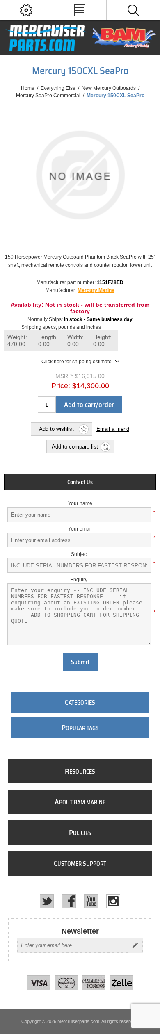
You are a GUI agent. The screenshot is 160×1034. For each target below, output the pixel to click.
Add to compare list (75, 447)
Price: (60, 386)
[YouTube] (91, 901)
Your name (80, 503)
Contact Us (80, 482)
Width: (75, 340)
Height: (102, 340)
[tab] (80, 482)
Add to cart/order (89, 404)
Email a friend (112, 429)
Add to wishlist (56, 429)
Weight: (17, 340)
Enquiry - (80, 580)
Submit (80, 662)
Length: (48, 340)
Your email (80, 529)
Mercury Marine (96, 290)
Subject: (80, 554)
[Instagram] (113, 901)
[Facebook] (68, 901)
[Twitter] (46, 901)
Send (135, 945)
